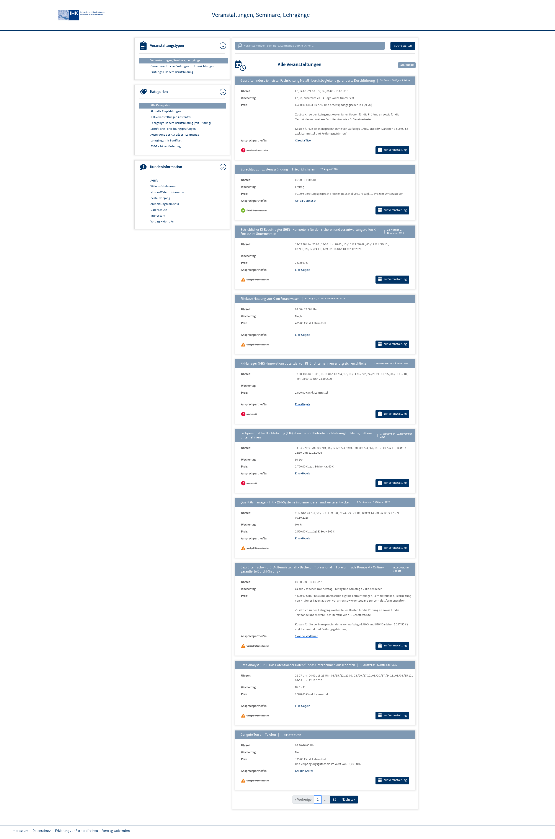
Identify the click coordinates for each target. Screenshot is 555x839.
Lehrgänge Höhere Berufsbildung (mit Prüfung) (180, 123)
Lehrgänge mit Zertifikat (165, 141)
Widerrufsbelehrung (163, 186)
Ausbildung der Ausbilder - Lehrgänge (174, 135)
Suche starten (403, 46)
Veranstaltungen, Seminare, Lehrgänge (175, 60)
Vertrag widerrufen (162, 222)
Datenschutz (158, 210)
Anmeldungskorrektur (164, 204)
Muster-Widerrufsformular (167, 192)
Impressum (157, 216)
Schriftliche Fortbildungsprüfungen (173, 129)
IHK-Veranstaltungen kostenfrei (170, 117)
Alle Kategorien (160, 105)
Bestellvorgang (160, 198)
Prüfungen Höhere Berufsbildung (171, 72)
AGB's (154, 181)
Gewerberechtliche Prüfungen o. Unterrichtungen (182, 66)
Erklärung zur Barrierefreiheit (76, 831)
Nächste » (349, 799)
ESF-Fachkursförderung (165, 146)
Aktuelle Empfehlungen (165, 111)
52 (334, 799)
